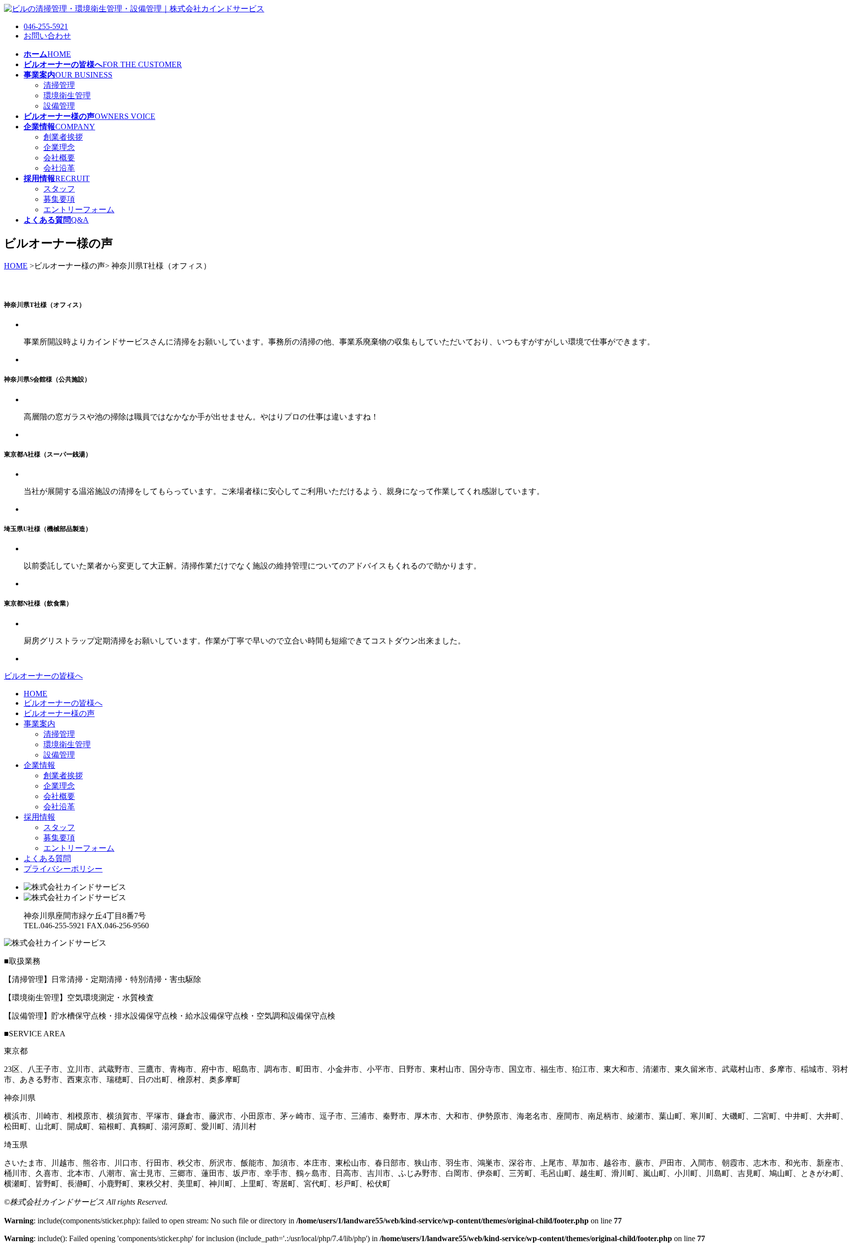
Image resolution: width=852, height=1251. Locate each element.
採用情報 (39, 817)
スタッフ (59, 189)
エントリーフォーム (78, 209)
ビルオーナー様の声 (59, 713)
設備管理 (59, 106)
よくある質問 (47, 858)
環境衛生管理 (67, 95)
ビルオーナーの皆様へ (43, 676)
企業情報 (39, 765)
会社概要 (59, 157)
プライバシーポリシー (63, 869)
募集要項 (59, 199)
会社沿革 (59, 168)
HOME (16, 266)
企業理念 (59, 147)
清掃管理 (59, 85)
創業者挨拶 (63, 137)
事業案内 (39, 724)
